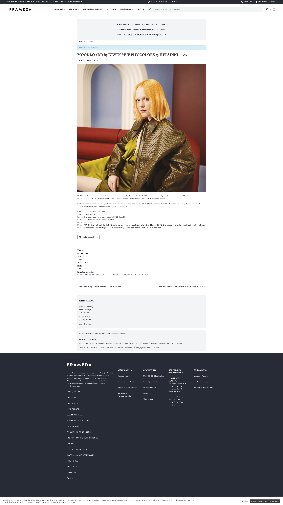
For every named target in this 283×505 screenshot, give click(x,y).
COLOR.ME (163, 24)
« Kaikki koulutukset (85, 42)
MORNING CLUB (150, 35)
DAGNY (70, 478)
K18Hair (121, 30)
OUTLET (140, 9)
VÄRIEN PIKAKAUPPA (92, 9)
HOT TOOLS (72, 467)
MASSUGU (71, 472)
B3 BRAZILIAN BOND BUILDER (79, 432)
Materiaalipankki (59, 2)
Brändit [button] (73, 9)
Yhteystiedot (12, 2)
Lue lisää (245, 501)
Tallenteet (162, 35)
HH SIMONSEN (73, 461)
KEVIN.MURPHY (121, 24)
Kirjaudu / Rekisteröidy (266, 2)
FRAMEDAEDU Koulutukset (153, 376)
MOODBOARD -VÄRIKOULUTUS (135, 275)
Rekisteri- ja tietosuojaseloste (124, 394)
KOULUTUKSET (116, 275)
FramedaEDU (46, 2)
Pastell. (128, 30)
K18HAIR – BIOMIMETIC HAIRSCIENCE (82, 438)
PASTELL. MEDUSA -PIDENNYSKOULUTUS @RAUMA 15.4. (182, 287)
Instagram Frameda (201, 376)
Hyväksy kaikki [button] (274, 501)
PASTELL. (71, 444)
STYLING (133, 24)
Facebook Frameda (201, 382)
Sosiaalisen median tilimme (204, 388)
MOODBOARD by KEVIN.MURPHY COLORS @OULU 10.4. (100, 287)
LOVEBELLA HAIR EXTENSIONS (79, 449)
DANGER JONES (73, 426)
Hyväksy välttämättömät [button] (259, 501)
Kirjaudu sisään (124, 376)
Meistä (37, 2)
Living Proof (160, 30)
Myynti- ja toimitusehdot (127, 388)
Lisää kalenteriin (89, 237)
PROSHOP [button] (58, 9)
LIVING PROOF (73, 409)
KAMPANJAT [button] (125, 9)
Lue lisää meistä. (73, 386)
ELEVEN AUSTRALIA (75, 415)
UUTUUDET (111, 9)
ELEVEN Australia (147, 30)
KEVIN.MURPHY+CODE (147, 24)
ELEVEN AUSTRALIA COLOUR (79, 421)
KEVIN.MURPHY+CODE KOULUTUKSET (93, 275)
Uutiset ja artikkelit (26, 2)
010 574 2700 (247, 2)
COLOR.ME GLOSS (74, 403)
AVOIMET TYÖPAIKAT (75, 2)
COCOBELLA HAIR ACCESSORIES (80, 455)
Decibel (136, 30)
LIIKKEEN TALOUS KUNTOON (129, 35)
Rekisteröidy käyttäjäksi (127, 382)
